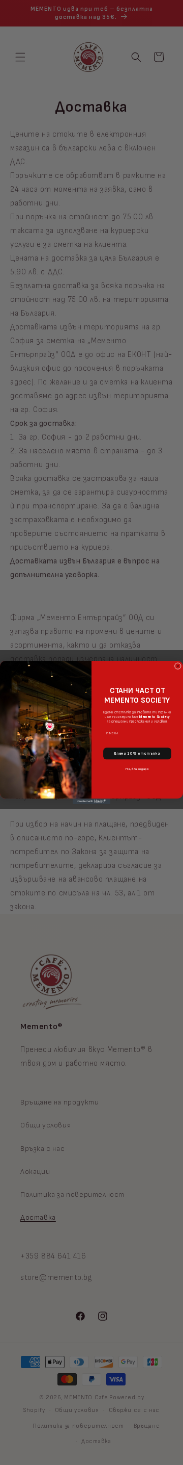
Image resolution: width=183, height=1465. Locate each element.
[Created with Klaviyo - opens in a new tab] (91, 801)
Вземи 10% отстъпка (137, 753)
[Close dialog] (177, 666)
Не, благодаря (137, 769)
